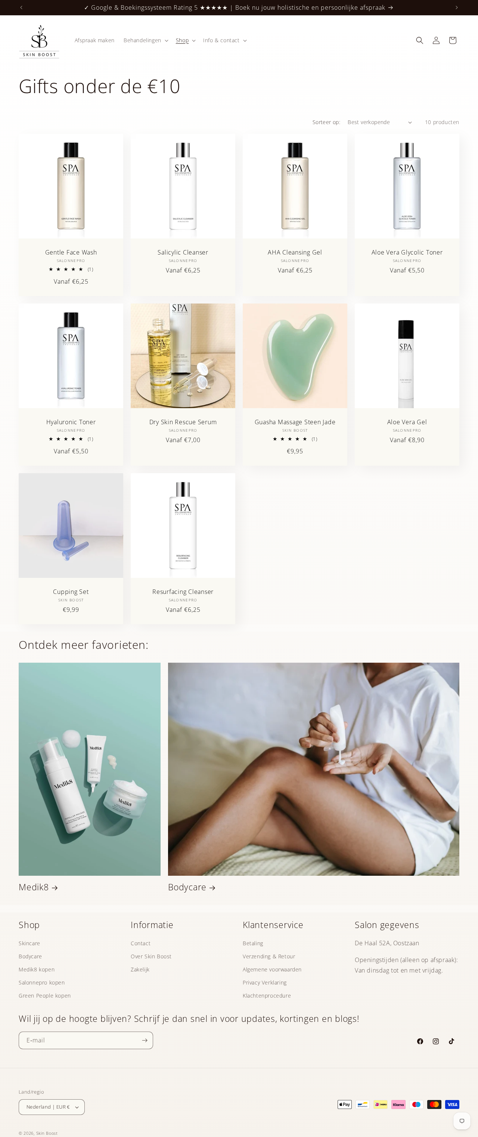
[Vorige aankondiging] (21, 7)
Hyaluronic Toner (71, 422)
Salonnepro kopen (42, 982)
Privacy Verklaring (265, 982)
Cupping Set (71, 591)
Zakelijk (140, 969)
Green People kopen (45, 995)
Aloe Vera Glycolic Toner (407, 252)
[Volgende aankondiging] (456, 7)
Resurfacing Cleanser (183, 591)
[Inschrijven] (144, 1040)
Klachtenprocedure (267, 995)
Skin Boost (47, 1133)
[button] (145, 40)
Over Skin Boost (151, 956)
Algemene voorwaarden (272, 969)
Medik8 (34, 887)
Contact (140, 943)
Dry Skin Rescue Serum (183, 422)
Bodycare (187, 887)
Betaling (253, 943)
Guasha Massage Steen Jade (295, 422)
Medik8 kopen (37, 969)
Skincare (29, 943)
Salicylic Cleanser (183, 252)
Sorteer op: (326, 122)
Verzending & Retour (269, 956)
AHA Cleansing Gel (295, 252)
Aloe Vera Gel (407, 422)
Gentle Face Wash (71, 252)
